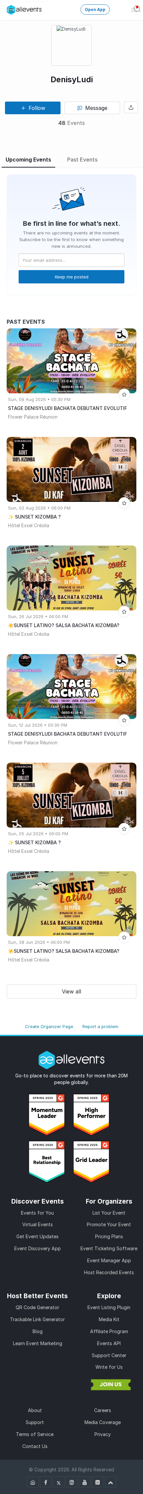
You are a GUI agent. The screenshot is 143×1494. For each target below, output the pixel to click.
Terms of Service (35, 1434)
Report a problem (100, 1026)
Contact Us (35, 1446)
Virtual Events (37, 1224)
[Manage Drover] (11, 10)
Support (35, 1422)
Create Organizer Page (49, 1026)
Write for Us (109, 1367)
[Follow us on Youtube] (84, 1481)
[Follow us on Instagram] (71, 1481)
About (35, 1410)
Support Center (109, 1355)
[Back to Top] (110, 1481)
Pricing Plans (109, 1236)
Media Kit (109, 1319)
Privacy (102, 1434)
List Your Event (108, 1213)
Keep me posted (71, 276)
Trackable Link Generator (37, 1319)
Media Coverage (102, 1422)
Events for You (37, 1213)
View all (71, 991)
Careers (102, 1410)
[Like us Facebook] (46, 1481)
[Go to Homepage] (33, 1481)
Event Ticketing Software (108, 1248)
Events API (109, 1343)
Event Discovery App (37, 1248)
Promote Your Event (109, 1224)
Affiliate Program (109, 1331)
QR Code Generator (37, 1307)
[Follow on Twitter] (59, 1481)
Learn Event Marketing (37, 1343)
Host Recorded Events (109, 1272)
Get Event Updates (37, 1236)
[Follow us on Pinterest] (97, 1481)
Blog (38, 1331)
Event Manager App (109, 1260)
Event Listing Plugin (108, 1307)
